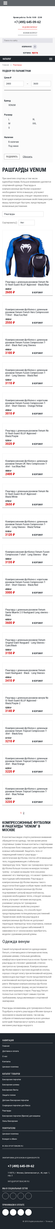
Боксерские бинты (10, 1090)
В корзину (37, 292)
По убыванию (41, 222)
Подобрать (12, 156)
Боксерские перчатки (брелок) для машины (21, 1116)
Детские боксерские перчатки (15, 1100)
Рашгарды (6, 1111)
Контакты (6, 1062)
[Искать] (50, 40)
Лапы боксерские (10, 1121)
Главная (5, 65)
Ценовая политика (10, 1067)
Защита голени (9, 1095)
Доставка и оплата (10, 1051)
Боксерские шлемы (10, 1085)
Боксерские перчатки (11, 1079)
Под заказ (13, 146)
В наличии (13, 142)
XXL (34, 123)
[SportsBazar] (27, 11)
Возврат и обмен (9, 1139)
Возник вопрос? (30, 33)
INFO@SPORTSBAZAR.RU (18, 1181)
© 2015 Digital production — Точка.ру (38, 1221)
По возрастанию (37, 222)
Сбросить (27, 156)
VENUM (12, 105)
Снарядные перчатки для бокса (16, 1105)
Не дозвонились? (29, 27)
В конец (33, 813)
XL (34, 119)
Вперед (28, 813)
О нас (4, 1056)
